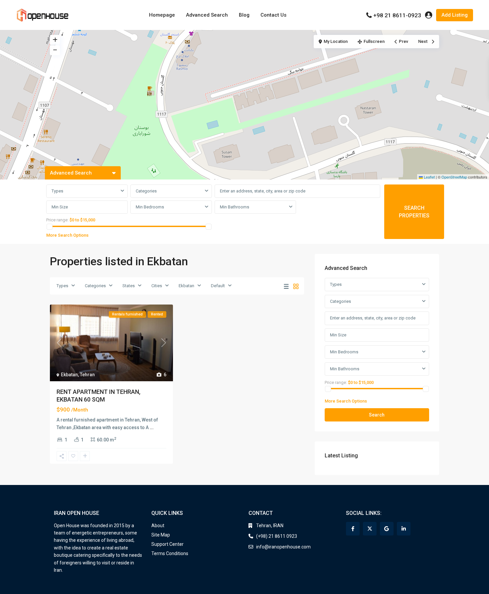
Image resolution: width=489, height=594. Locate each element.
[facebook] (353, 528)
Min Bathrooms (234, 206)
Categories (146, 190)
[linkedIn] (403, 528)
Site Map (160, 534)
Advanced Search (207, 15)
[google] (387, 528)
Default (218, 285)
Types (57, 190)
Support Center (167, 544)
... (152, 427)
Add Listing (454, 15)
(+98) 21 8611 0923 (276, 536)
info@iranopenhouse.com (283, 546)
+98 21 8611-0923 (397, 15)
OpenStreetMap (454, 176)
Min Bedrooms (150, 206)
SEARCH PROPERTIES (414, 212)
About (157, 525)
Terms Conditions (169, 553)
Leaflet (429, 176)
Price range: (57, 219)
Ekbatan (186, 285)
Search (377, 414)
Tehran (87, 374)
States (128, 285)
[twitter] (370, 528)
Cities (156, 285)
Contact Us (273, 15)
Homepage (162, 15)
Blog (244, 15)
